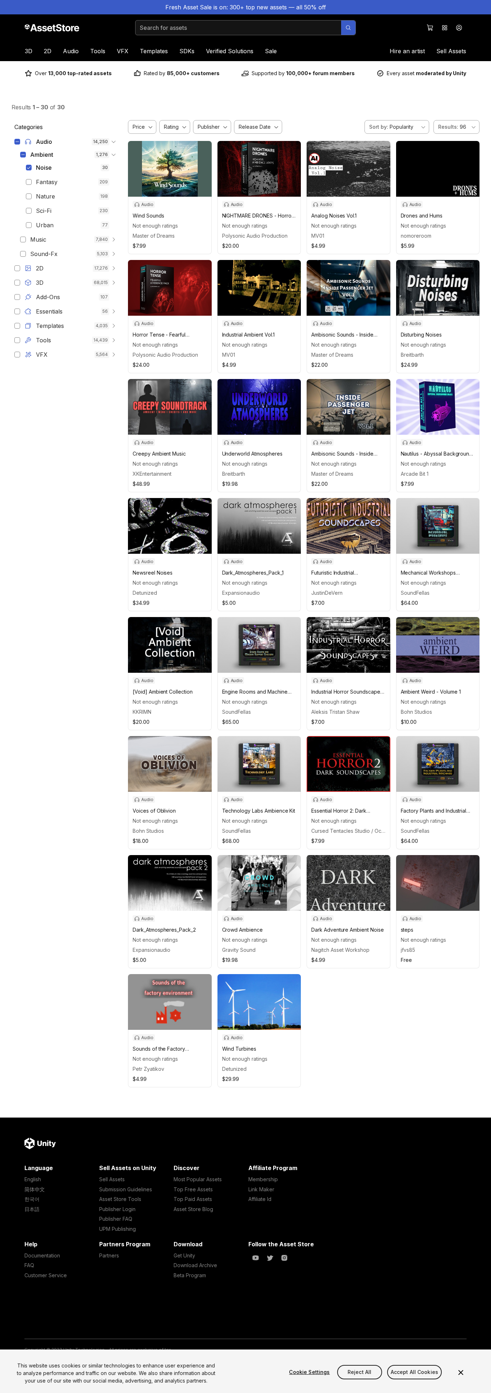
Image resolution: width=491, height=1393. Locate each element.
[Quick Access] (444, 27)
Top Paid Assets (193, 1199)
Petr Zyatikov (148, 1069)
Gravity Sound (239, 950)
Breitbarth (412, 355)
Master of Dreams (154, 236)
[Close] (460, 1372)
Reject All (359, 1372)
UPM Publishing (117, 1229)
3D (28, 51)
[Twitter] (270, 1258)
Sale (271, 51)
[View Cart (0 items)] (430, 27)
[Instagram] (284, 1258)
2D (47, 51)
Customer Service (45, 1275)
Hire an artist (407, 51)
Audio (71, 51)
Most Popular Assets (198, 1179)
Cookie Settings (309, 1372)
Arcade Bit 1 (414, 474)
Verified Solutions (229, 51)
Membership (263, 1179)
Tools (97, 51)
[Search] (348, 27)
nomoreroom (416, 236)
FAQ (29, 1265)
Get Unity (184, 1255)
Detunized (145, 593)
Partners (109, 1255)
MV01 (317, 236)
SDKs (186, 51)
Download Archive (195, 1265)
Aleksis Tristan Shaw (335, 712)
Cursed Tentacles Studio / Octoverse (348, 831)
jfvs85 (408, 950)
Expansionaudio (241, 593)
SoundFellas (415, 593)
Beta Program (190, 1275)
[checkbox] (17, 142)
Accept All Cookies (415, 1372)
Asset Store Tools (120, 1199)
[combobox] (396, 127)
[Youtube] (255, 1258)
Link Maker (261, 1189)
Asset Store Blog (193, 1209)
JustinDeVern (327, 593)
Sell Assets (451, 51)
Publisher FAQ (115, 1219)
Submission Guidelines (125, 1189)
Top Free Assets (193, 1189)
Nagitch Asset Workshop (340, 950)
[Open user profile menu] (459, 27)
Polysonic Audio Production (255, 236)
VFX (122, 51)
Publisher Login (117, 1209)
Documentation (42, 1255)
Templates (154, 51)
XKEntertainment (152, 474)
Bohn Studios (416, 712)
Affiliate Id (259, 1199)
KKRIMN (142, 712)
